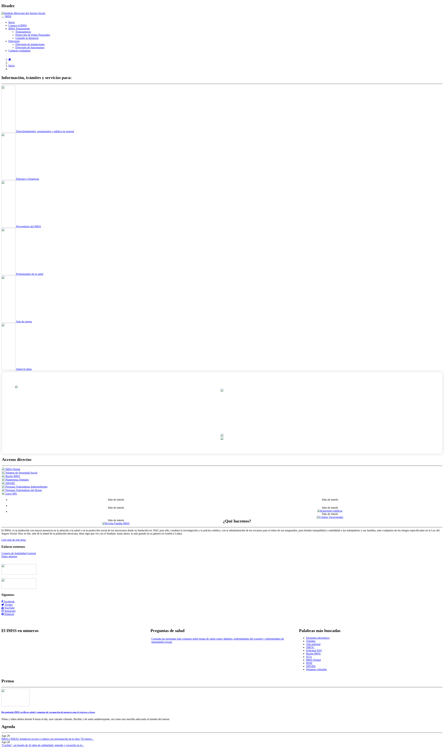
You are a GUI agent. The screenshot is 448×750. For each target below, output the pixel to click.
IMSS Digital (313, 659)
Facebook (9, 601)
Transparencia (23, 31)
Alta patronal (313, 644)
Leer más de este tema (13, 539)
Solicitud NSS (314, 650)
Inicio (11, 22)
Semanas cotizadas (316, 669)
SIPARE (311, 666)
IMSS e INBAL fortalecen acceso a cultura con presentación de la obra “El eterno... (47, 738)
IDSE (309, 663)
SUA (309, 656)
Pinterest (9, 614)
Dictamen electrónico (318, 637)
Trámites (311, 641)
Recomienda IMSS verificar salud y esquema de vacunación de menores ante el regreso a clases (48, 712)
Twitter (8, 604)
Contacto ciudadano (19, 50)
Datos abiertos (9, 556)
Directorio (14, 41)
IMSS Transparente (19, 28)
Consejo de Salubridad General (18, 553)
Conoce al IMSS (17, 25)
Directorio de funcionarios (29, 47)
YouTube (9, 607)
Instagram (9, 610)
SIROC (310, 647)
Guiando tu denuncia (26, 38)
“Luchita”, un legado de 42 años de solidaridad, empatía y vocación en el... (42, 745)
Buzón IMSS (313, 653)
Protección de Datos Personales (32, 34)
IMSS (8, 16)
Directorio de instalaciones (30, 44)
